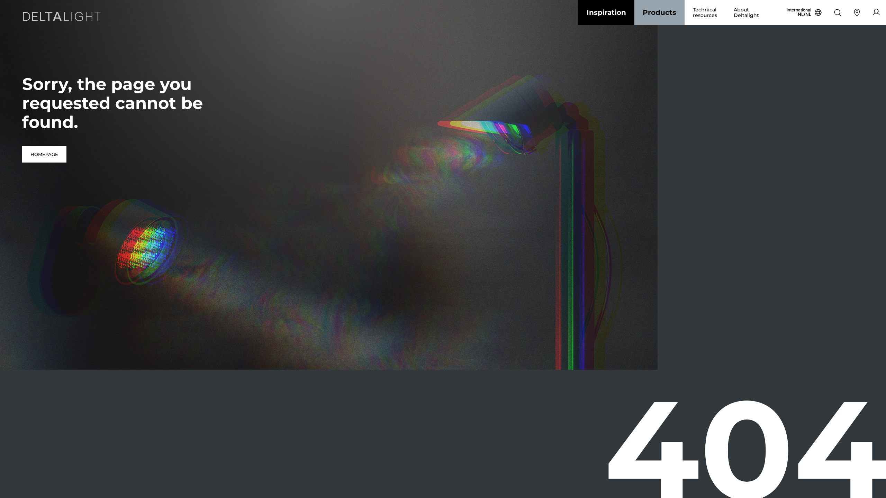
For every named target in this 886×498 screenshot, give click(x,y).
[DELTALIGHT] (63, 18)
